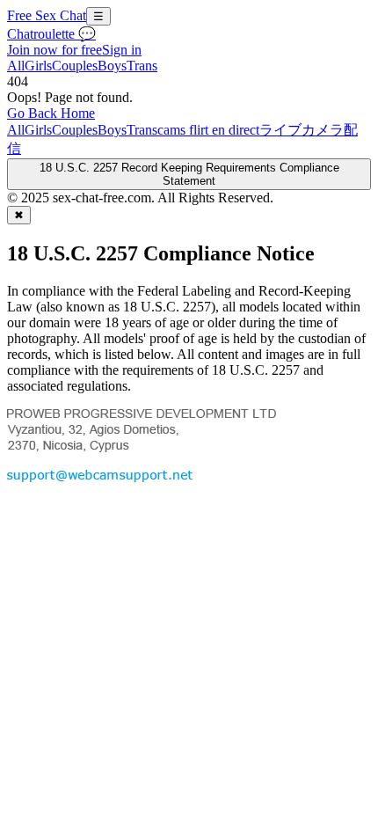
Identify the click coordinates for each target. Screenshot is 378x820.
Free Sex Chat (46, 15)
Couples (75, 65)
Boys (112, 65)
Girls (38, 65)
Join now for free (54, 49)
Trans (142, 65)
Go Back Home (51, 113)
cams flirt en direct (208, 129)
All (16, 65)
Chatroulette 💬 (51, 33)
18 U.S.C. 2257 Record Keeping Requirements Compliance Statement (189, 174)
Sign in (122, 49)
